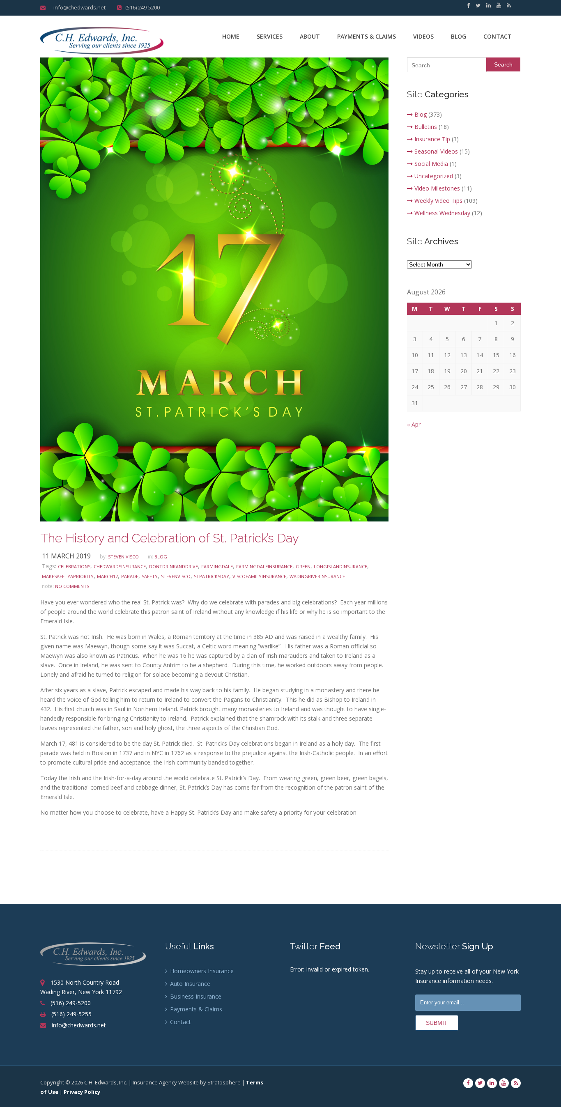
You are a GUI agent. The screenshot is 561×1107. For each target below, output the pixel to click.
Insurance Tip (432, 139)
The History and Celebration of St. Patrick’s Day (169, 538)
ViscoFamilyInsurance (259, 576)
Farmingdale (217, 566)
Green (303, 566)
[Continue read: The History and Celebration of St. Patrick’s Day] (214, 289)
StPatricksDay (211, 576)
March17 (107, 576)
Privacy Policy (82, 1092)
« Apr (414, 424)
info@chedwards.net (78, 7)
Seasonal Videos (436, 151)
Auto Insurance (189, 984)
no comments (72, 586)
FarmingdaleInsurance (264, 566)
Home (230, 36)
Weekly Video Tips (438, 200)
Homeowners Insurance (201, 971)
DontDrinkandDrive (173, 566)
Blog (458, 36)
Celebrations (74, 566)
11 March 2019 (66, 555)
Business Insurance (194, 996)
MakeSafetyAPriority (68, 576)
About (310, 36)
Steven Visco (123, 557)
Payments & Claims (366, 36)
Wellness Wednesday (442, 213)
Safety (150, 576)
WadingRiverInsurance (317, 576)
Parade (129, 576)
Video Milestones (437, 188)
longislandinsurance (340, 566)
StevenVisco (176, 576)
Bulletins (425, 127)
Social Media (431, 164)
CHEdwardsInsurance (120, 566)
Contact (497, 36)
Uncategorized (433, 176)
